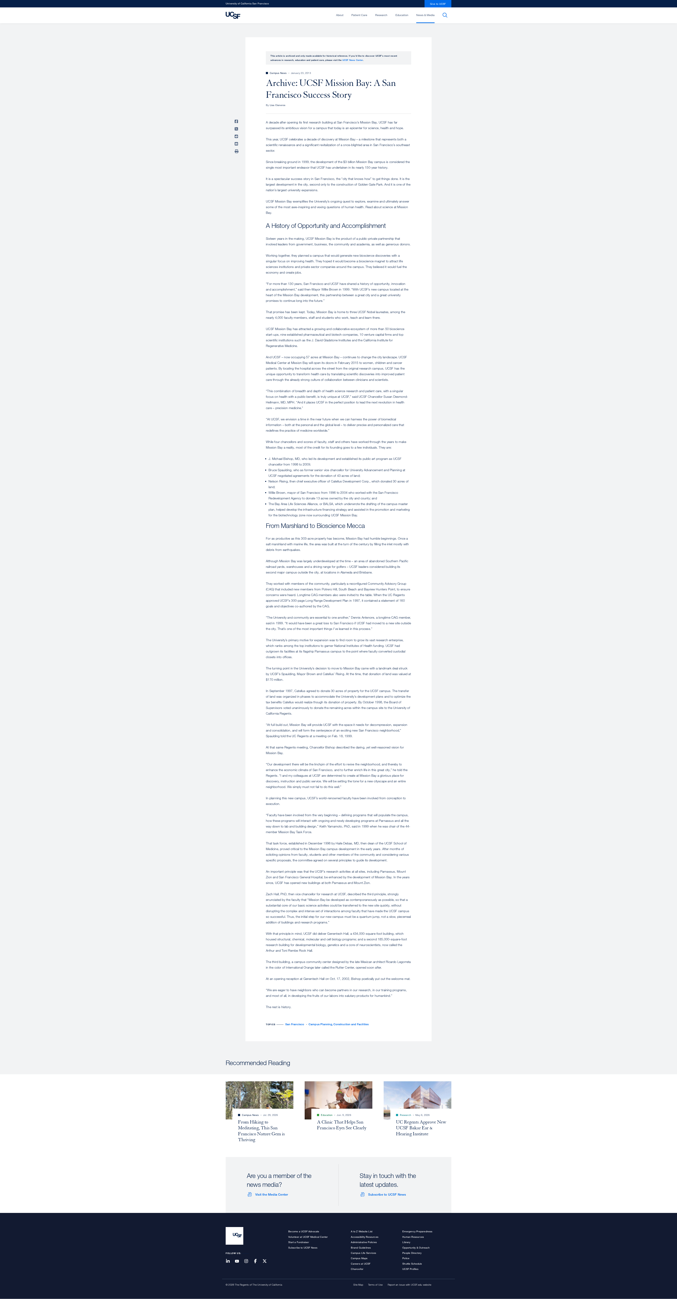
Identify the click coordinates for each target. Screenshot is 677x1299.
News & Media (425, 15)
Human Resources (413, 1236)
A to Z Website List (361, 1231)
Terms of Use (375, 1284)
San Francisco (294, 1024)
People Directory (412, 1252)
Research (381, 15)
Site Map (358, 1284)
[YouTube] (239, 1261)
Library (406, 1242)
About (339, 15)
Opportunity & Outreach (416, 1247)
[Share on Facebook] (237, 121)
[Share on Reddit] (237, 136)
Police (405, 1258)
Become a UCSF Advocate (303, 1231)
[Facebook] (257, 1261)
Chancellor (357, 1268)
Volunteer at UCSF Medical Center (308, 1236)
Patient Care (359, 15)
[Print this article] (237, 151)
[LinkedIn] (230, 1261)
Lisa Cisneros (277, 105)
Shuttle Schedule (412, 1263)
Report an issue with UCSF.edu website (409, 1284)
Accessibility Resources (364, 1236)
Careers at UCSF (360, 1263)
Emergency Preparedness (417, 1231)
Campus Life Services (363, 1252)
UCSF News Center (352, 60)
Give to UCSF (438, 3)
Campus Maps (359, 1258)
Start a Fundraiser (298, 1242)
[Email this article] (237, 144)
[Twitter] (267, 1261)
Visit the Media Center (271, 1194)
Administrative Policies (364, 1242)
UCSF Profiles (410, 1268)
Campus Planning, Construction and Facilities (339, 1024)
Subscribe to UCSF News (387, 1194)
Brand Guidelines (361, 1247)
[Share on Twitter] (237, 129)
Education (401, 15)
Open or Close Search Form (445, 15)
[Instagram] (248, 1261)
